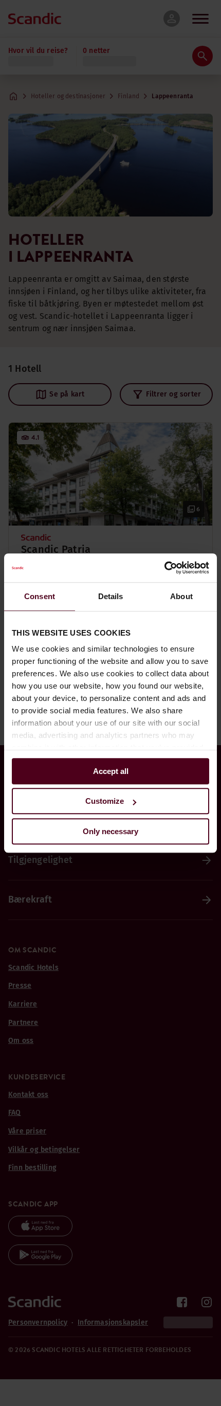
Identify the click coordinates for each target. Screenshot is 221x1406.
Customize (104, 801)
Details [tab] (110, 596)
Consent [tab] (39, 596)
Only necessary (110, 831)
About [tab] (181, 596)
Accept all (110, 771)
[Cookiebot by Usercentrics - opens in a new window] (164, 567)
